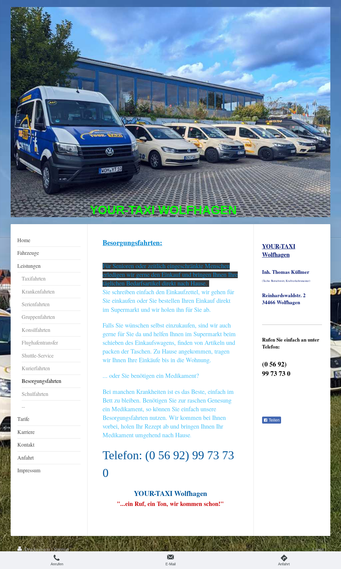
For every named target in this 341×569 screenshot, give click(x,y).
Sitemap (61, 549)
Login (318, 549)
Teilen (274, 420)
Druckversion (37, 549)
